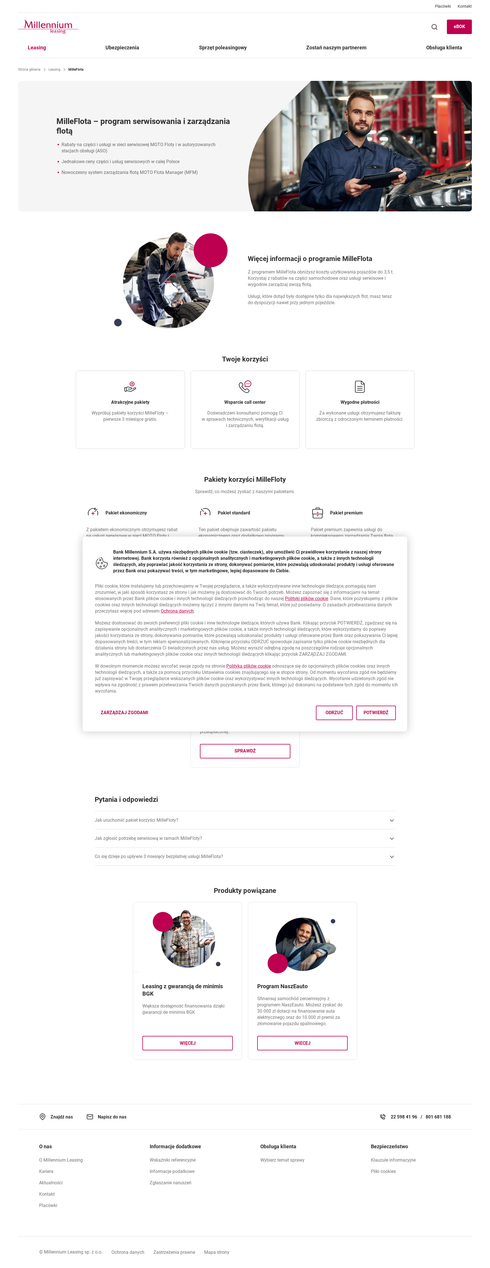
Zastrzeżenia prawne (174, 1252)
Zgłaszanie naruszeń (170, 1182)
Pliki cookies (383, 1171)
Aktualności (51, 1182)
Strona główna (29, 70)
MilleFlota (75, 70)
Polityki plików (306, 598)
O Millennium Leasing (61, 1160)
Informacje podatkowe (172, 1171)
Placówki (48, 1205)
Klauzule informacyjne (393, 1160)
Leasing (54, 70)
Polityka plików (248, 666)
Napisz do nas (112, 1117)
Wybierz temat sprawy (282, 1160)
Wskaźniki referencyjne (173, 1160)
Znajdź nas (61, 1117)
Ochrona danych (127, 1252)
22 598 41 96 (404, 1117)
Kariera (46, 1171)
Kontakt (47, 1194)
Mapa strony (216, 1252)
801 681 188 (438, 1117)
